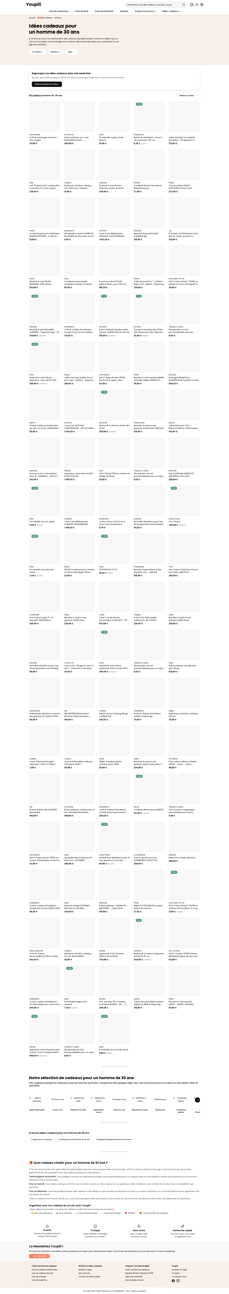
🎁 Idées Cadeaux (45, 18)
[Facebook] (173, 1280)
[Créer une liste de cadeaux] (201, 4)
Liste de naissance (58, 11)
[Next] (197, 1100)
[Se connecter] (196, 4)
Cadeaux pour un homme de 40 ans (74, 1139)
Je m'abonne (39, 1256)
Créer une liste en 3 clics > (46, 84)
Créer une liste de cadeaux (44, 1266)
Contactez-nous (179, 1276)
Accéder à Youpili (179, 1269)
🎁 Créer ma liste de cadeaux (153, 1213)
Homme (58, 18)
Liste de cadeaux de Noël (42, 1273)
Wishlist (124, 11)
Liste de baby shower (134, 1280)
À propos (176, 1273)
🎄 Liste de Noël (64, 1213)
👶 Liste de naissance (41, 1213)
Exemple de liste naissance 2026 (139, 1273)
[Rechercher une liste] (191, 4)
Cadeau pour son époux (41, 1139)
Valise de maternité (133, 1276)
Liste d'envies (84, 1273)
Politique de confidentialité (112, 1291)
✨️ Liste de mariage (111, 1213)
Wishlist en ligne (85, 1269)
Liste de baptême (39, 1280)
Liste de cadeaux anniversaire (44, 1269)
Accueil (32, 18)
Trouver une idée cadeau (89, 1276)
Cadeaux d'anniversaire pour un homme (113, 1139)
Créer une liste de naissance (137, 1269)
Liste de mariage (39, 1276)
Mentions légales (138, 1291)
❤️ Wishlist (130, 1213)
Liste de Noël (81, 11)
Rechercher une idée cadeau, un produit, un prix (149, 4)
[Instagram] (178, 1280)
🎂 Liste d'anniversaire (86, 1213)
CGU (127, 1291)
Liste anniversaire (104, 11)
